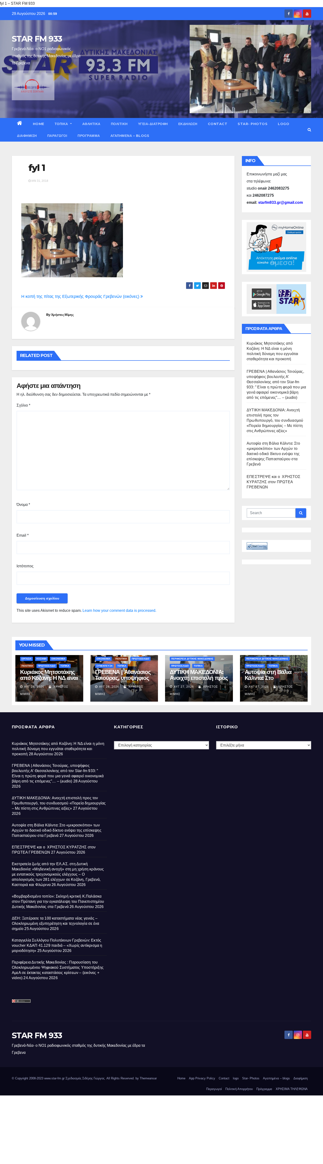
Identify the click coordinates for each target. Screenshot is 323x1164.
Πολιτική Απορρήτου (239, 1089)
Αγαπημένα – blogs (129, 136)
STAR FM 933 (37, 39)
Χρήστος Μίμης (62, 315)
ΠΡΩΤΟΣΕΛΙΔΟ (46, 666)
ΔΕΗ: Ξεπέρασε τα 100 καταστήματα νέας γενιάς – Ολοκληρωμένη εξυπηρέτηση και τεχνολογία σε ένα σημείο (55, 923)
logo (283, 124)
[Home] (20, 124)
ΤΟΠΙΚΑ (62, 124)
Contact (217, 124)
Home (38, 124)
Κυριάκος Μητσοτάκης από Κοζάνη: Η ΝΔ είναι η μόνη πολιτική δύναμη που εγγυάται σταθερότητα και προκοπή (58, 749)
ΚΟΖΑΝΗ (41, 658)
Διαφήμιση (27, 136)
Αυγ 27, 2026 (184, 686)
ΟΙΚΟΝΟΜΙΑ (58, 658)
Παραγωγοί (57, 136)
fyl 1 (36, 167)
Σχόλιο (23, 405)
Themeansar (148, 1078)
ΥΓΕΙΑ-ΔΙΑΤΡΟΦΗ (153, 124)
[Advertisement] (142, 1128)
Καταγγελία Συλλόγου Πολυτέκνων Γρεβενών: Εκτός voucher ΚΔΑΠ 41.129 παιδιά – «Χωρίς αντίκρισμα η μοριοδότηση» (57, 945)
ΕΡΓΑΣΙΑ (26, 658)
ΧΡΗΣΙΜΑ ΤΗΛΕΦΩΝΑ (292, 1089)
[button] (309, 130)
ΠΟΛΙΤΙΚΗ (119, 124)
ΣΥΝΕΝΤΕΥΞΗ (104, 666)
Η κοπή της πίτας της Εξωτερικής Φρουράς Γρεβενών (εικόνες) (80, 296)
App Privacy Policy (202, 1078)
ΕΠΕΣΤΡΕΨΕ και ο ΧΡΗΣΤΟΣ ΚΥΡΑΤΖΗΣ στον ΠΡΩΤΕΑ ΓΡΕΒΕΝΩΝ (273, 482)
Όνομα (23, 505)
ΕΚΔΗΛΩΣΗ (187, 124)
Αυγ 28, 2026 (34, 686)
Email (23, 535)
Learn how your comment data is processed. (119, 610)
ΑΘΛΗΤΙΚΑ (91, 124)
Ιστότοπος (25, 566)
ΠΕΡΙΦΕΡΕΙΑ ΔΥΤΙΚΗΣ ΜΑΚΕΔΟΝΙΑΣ (192, 658)
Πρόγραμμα (89, 136)
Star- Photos (252, 124)
